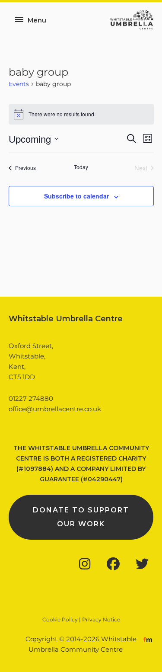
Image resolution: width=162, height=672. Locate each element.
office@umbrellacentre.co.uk (55, 409)
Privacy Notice (101, 619)
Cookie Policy (60, 619)
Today (81, 166)
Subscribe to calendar (76, 196)
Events (19, 84)
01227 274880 (31, 399)
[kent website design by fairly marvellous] (148, 639)
